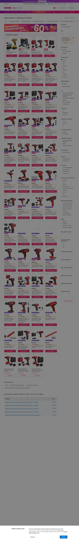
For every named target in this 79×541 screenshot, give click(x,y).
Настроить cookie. (60, 529)
